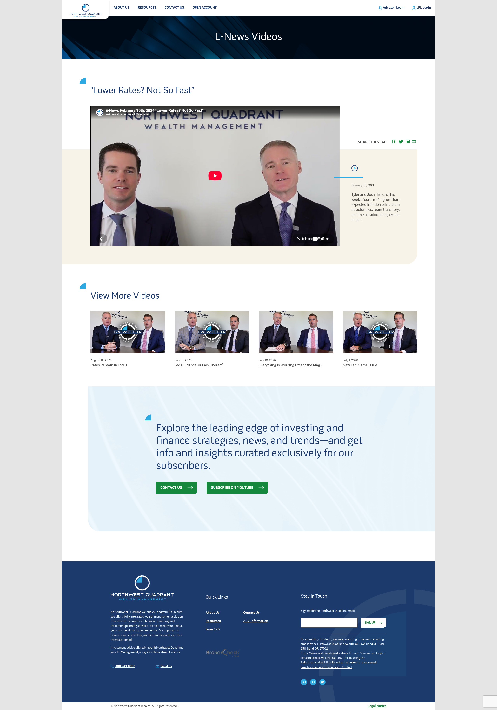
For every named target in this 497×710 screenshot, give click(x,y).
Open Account (205, 7)
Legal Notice (377, 706)
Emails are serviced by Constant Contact (326, 667)
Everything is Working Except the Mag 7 (291, 365)
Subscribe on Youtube (232, 488)
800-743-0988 (125, 666)
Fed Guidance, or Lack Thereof (198, 365)
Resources (147, 7)
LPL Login (423, 7)
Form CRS (213, 629)
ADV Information (255, 621)
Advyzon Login (394, 7)
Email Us (166, 666)
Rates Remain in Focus (108, 365)
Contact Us (174, 7)
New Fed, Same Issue (360, 365)
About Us (121, 7)
